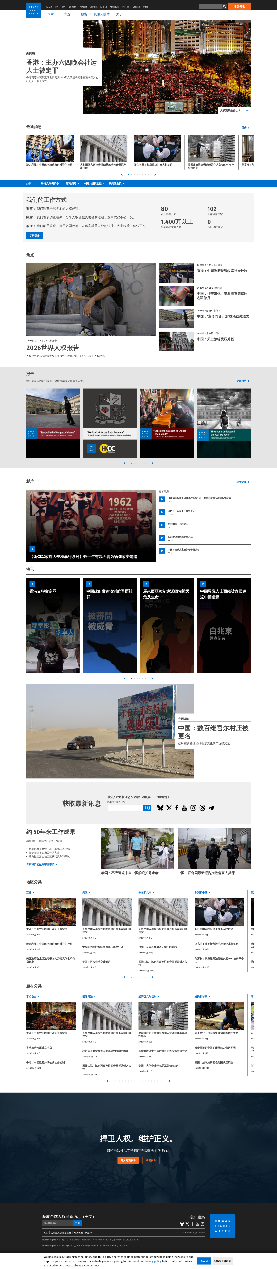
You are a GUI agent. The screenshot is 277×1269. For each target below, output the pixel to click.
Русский (126, 6)
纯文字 (88, 1232)
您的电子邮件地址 (116, 801)
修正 (46, 1232)
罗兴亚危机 (115, 183)
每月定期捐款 (128, 1160)
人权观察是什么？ (230, 110)
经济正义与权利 (147, 996)
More (147, 6)
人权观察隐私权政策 (61, 1232)
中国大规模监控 (93, 183)
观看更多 (241, 481)
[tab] (128, 174)
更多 (244, 127)
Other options (222, 1261)
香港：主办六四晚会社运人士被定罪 (61, 66)
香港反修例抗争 (50, 183)
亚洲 (28, 892)
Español (137, 6)
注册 (146, 807)
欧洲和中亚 (201, 892)
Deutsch (94, 6)
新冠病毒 (71, 183)
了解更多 (34, 235)
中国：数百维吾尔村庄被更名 (213, 731)
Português (114, 6)
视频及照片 (102, 14)
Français (83, 6)
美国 (85, 892)
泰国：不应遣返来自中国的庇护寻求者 (130, 872)
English (72, 6)
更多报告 (241, 381)
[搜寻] (224, 6)
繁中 (64, 6)
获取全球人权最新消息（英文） (69, 1216)
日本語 (103, 6)
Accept (204, 1261)
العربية (49, 6)
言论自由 (31, 996)
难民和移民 (201, 996)
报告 (84, 14)
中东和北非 (144, 892)
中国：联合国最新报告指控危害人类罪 (206, 872)
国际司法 (87, 996)
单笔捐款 (151, 1160)
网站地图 (78, 1232)
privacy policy (152, 1261)
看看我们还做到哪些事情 (40, 864)
